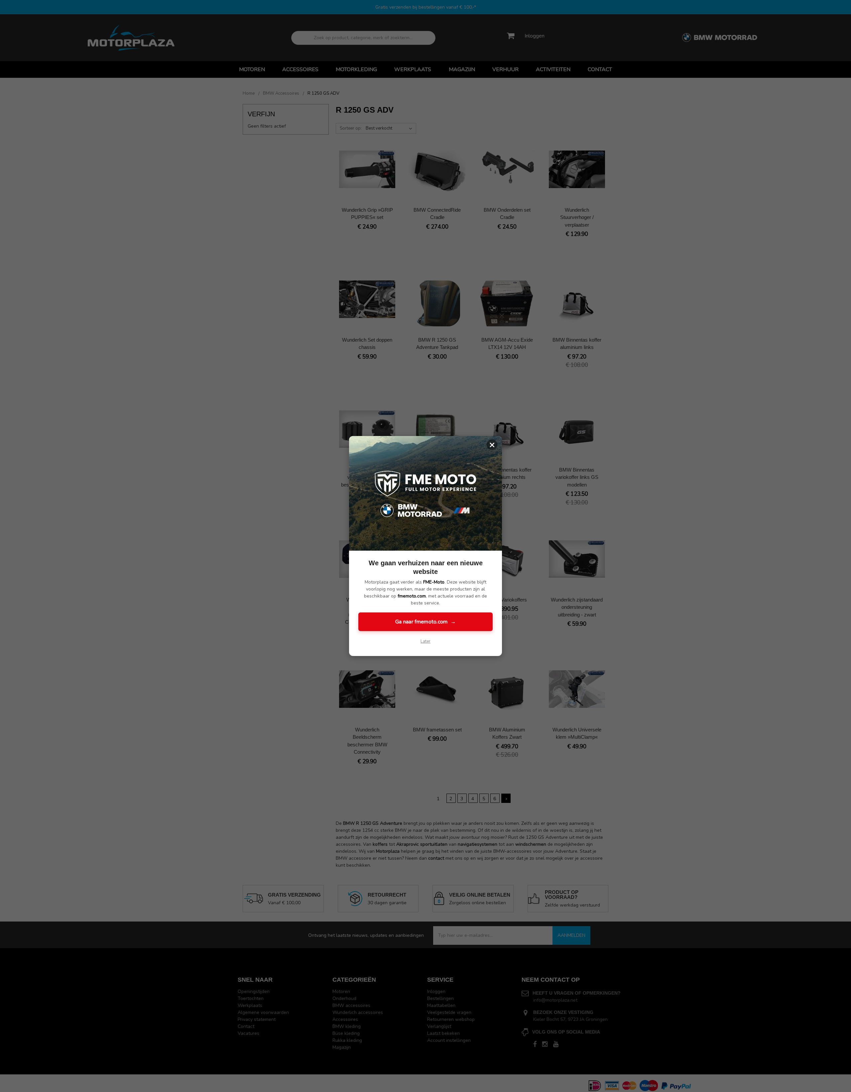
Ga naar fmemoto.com (425, 621)
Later (425, 641)
